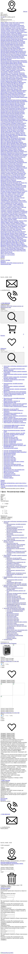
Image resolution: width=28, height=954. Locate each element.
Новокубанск (4, 161)
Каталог (3, 257)
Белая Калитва (10, 37)
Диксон (7, 75)
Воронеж (9, 59)
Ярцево (2, 252)
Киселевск (18, 108)
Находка (20, 148)
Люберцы (18, 134)
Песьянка (6, 178)
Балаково (20, 34)
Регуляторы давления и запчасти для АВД (14, 433)
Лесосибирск (20, 129)
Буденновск (4, 47)
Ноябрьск (17, 169)
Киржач (22, 105)
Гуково (7, 70)
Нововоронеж (12, 159)
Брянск (21, 45)
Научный (9, 148)
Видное (18, 52)
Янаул (14, 250)
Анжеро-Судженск (10, 29)
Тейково (3, 222)
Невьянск (11, 150)
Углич (7, 227)
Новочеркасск (4, 166)
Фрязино (16, 233)
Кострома (22, 113)
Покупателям (4, 798)
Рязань (2, 193)
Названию (13, 643)
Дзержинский (15, 74)
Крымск (13, 121)
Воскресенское (11, 60)
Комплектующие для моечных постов (13, 421)
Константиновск (16, 112)
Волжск (19, 55)
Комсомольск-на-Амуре (18, 110)
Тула (6, 226)
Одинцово (10, 170)
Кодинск (20, 109)
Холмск (25, 234)
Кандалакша (7, 101)
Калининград (4, 97)
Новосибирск (19, 163)
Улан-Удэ (21, 227)
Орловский (20, 173)
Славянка (10, 205)
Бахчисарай (3, 37)
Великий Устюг (15, 49)
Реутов (22, 188)
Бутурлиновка (4, 48)
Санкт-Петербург (9, 195)
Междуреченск (4, 139)
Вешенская (8, 52)
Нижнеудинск (11, 154)
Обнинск (3, 170)
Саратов (7, 196)
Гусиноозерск (19, 70)
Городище (19, 67)
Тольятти (13, 223)
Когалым (15, 109)
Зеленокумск (10, 89)
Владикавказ (16, 53)
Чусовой (24, 241)
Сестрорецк (9, 204)
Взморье (13, 52)
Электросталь (17, 246)
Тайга (2, 219)
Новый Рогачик (12, 167)
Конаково (3, 112)
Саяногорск (4, 197)
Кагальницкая (21, 94)
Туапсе (25, 224)
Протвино (3, 185)
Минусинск (4, 142)
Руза (5, 192)
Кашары (3, 104)
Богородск (13, 43)
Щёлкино (19, 245)
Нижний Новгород (9, 155)
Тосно (5, 224)
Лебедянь (14, 127)
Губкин (22, 68)
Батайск (22, 36)
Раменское (3, 188)
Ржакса (2, 189)
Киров (12, 106)
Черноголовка (4, 239)
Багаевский (3, 34)
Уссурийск (3, 230)
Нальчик (14, 147)
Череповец (9, 238)
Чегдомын (24, 237)
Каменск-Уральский (6, 98)
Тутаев (9, 226)
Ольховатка (13, 172)
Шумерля (9, 245)
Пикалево (13, 180)
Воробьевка (4, 59)
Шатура (18, 242)
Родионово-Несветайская (11, 189)
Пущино (8, 186)
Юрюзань (19, 249)
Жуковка (14, 85)
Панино (19, 176)
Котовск (20, 115)
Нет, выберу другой (10, 17)
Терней (11, 222)
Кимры (2, 105)
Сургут (21, 216)
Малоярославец (22, 135)
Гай (13, 64)
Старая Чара (4, 215)
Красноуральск (4, 120)
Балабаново (15, 34)
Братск (12, 45)
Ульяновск (3, 229)
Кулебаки (18, 123)
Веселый (3, 52)
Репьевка (17, 188)
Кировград (17, 106)
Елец (25, 79)
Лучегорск (22, 132)
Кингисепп (7, 105)
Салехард (13, 193)
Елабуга (18, 79)
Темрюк (7, 222)
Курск (7, 125)
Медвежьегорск (15, 138)
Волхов (2, 58)
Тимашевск (16, 222)
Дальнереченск (4, 72)
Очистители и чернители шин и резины (14, 461)
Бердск (19, 39)
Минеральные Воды (16, 140)
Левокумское (20, 127)
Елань (22, 79)
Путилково (23, 185)
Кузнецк (8, 123)
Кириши (8, 106)
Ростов (12, 191)
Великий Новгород (5, 49)
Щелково (24, 245)
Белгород (16, 37)
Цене (9, 643)
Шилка (23, 243)
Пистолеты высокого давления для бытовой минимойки (15, 530)
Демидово (15, 72)
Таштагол (21, 220)
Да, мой (3, 17)
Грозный (9, 68)
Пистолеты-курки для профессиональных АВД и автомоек (16, 543)
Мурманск (20, 144)
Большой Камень (9, 44)
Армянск (22, 30)
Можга (18, 143)
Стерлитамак (22, 215)
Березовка (3, 40)
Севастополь (16, 199)
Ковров (11, 109)
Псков (14, 185)
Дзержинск (8, 74)
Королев (7, 113)
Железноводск (14, 82)
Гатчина (21, 64)
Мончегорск (23, 143)
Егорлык (13, 78)
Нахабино (14, 148)
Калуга (13, 97)
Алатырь (3, 24)
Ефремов (8, 82)
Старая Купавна (5, 214)
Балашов (8, 36)
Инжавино (19, 91)
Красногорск (20, 116)
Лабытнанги (4, 127)
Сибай (14, 204)
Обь (7, 170)
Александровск (4, 25)
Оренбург (3, 173)
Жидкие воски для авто (10, 454)
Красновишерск (13, 116)
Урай (11, 229)
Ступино (9, 216)
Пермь (2, 178)
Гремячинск (4, 68)
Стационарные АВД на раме (11, 426)
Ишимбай (20, 93)
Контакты (3, 261)
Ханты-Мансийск (5, 234)
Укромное (16, 227)
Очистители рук (8, 476)
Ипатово (3, 93)
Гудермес (3, 70)
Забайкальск (4, 86)
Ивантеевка (19, 90)
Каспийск (17, 102)
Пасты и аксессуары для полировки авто (14, 469)
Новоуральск (10, 165)
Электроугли (24, 246)
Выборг (7, 62)
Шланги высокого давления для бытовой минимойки (15, 527)
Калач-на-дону (20, 96)
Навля (2, 147)
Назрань (10, 147)
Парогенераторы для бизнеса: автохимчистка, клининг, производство (15, 416)
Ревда (7, 188)
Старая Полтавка (13, 214)
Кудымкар (3, 123)
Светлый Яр (4, 199)
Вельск (21, 49)
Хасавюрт (12, 234)
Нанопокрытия (7, 468)
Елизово (3, 81)
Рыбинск (19, 192)
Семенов (8, 201)
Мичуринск (4, 143)
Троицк (16, 224)
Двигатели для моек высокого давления (14, 434)
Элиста (2, 248)
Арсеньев (3, 32)
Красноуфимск (12, 120)
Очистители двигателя (9, 457)
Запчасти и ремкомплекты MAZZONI (13, 444)
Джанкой (3, 74)
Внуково (3, 55)
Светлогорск (10, 197)
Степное (17, 215)
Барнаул (18, 36)
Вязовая (7, 63)
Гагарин (9, 64)
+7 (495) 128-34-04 (5, 780)
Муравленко (14, 144)
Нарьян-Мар (4, 148)
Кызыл (19, 125)
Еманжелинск (8, 81)
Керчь (16, 104)
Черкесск (14, 238)
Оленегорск (4, 172)
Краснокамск (4, 119)
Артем (7, 32)
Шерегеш (18, 243)
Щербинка (3, 246)
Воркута (23, 58)
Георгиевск (9, 66)
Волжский (24, 55)
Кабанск (9, 94)
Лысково (3, 134)
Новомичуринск (5, 162)
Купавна (7, 124)
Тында (19, 226)
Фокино (3, 233)
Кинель (12, 105)
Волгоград (8, 55)
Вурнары (3, 62)
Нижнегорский (19, 153)
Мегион (8, 138)
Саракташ (16, 195)
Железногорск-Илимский (7, 83)
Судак (17, 216)
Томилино (18, 223)
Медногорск (22, 138)
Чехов (13, 241)
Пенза (22, 176)
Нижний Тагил (18, 155)
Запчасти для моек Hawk (10, 441)
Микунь (3, 140)
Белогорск (3, 39)
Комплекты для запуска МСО (11, 409)
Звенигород (13, 87)
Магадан (23, 134)
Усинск (23, 229)
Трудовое (20, 224)
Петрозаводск (12, 178)
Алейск (11, 24)
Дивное (2, 75)
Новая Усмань (7, 158)
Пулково (18, 185)
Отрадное (5, 174)
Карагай (7, 102)
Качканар (22, 102)
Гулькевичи (12, 70)
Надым (6, 147)
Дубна (21, 77)
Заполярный (15, 86)
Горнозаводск (8, 67)
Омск (18, 172)
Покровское (4, 182)
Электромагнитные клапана (11, 448)
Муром (24, 144)
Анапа (22, 28)
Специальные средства (9, 473)
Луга (12, 132)
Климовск (3, 109)
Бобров (2, 43)
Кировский (12, 108)
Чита (16, 241)
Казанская (3, 96)
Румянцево (14, 192)
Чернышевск (23, 239)
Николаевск (14, 157)
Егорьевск (3, 79)
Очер (9, 174)
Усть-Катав (16, 230)
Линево (10, 131)
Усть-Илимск (9, 230)
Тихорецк (3, 223)
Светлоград (17, 197)
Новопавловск (4, 163)
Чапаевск (8, 237)
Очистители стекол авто (10, 460)
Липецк (15, 131)
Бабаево (20, 33)
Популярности (4, 643)
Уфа (13, 231)
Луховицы (16, 132)
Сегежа (24, 200)
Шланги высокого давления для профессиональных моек (12, 401)
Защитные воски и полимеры (11, 471)
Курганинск (21, 124)
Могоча (9, 143)
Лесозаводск (14, 129)
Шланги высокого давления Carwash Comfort (15, 418)
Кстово (17, 121)
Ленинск (10, 128)
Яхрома (10, 252)
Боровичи (3, 45)
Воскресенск (4, 60)
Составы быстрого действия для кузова (14, 465)
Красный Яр (7, 121)
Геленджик (3, 66)
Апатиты (24, 29)
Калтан (9, 97)
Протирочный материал (10, 453)
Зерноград (16, 89)
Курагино (11, 124)
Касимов (12, 102)
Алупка (23, 26)
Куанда (21, 121)
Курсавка (3, 125)
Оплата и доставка (5, 260)
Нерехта (16, 150)
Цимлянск (11, 235)
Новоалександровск (17, 158)
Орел (23, 172)
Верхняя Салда (22, 51)
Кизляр (23, 104)
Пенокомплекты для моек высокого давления (15, 403)
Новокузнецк (11, 161)
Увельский (3, 227)
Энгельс (7, 248)
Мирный (9, 142)
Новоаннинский (5, 159)
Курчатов (11, 125)
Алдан (7, 24)
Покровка (18, 181)
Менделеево (12, 139)
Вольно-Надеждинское (10, 58)
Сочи (2, 212)
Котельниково (10, 115)
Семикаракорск (14, 201)
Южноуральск (10, 249)
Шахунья (3, 243)
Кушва (15, 125)
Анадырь (18, 28)
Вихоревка (3, 53)
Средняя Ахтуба (16, 212)
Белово (21, 37)
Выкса (11, 62)
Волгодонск (14, 55)
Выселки (20, 62)
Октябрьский (20, 170)
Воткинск (17, 60)
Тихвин (21, 222)
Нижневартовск (11, 153)
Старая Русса (21, 214)
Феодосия (23, 231)
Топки (2, 224)
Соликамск (3, 210)
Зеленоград (3, 89)
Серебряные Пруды (9, 203)
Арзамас (8, 30)
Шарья (14, 242)
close (2, 12)
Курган (16, 124)
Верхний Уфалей (5, 51)
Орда (21, 172)
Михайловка (15, 142)
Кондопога (8, 112)
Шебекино (8, 243)
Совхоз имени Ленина (16, 208)
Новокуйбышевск (19, 161)
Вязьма (11, 63)
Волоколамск (8, 56)
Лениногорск (4, 128)
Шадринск (3, 242)
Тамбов (15, 219)
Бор (15, 44)
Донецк (17, 77)
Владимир (22, 53)
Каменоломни (23, 97)
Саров (11, 196)
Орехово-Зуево (9, 173)
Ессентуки (3, 82)
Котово (16, 115)
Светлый (22, 197)
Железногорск (22, 82)
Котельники (4, 115)
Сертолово (3, 204)
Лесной (8, 129)
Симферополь (19, 204)
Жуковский (20, 85)
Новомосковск (13, 162)
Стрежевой (3, 216)
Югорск (18, 248)
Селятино (3, 201)
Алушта (3, 28)
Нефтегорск (4, 151)
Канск (18, 101)
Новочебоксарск (18, 165)
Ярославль (23, 250)
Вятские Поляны (17, 63)
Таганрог (24, 218)
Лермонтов (3, 129)
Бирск (8, 41)
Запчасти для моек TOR (10, 442)
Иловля (15, 91)
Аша (16, 33)
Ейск (7, 79)
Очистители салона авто (10, 458)
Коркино (3, 113)
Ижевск (24, 90)
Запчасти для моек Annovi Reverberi (13, 440)
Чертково (9, 241)
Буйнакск (17, 47)
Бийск (18, 40)
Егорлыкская (19, 78)
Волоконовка (15, 56)
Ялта (11, 250)
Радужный (23, 186)
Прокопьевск (18, 184)
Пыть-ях (12, 186)
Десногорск (22, 72)
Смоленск (3, 207)
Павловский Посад (5, 176)
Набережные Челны (16, 146)
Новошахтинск (12, 166)
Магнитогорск (4, 135)
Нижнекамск (4, 154)
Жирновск (9, 85)
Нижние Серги (19, 154)
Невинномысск (4, 150)
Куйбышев (13, 123)
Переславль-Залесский (20, 177)
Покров (14, 181)
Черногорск (11, 239)
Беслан (14, 40)
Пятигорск (17, 186)
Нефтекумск (16, 151)
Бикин (21, 40)
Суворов (13, 216)
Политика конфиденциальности (9, 862)
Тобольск (8, 223)
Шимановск (4, 245)
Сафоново (19, 196)
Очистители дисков (9, 462)
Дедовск (11, 72)
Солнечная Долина (11, 210)
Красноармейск (5, 116)
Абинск (7, 22)
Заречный (3, 87)
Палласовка (14, 176)
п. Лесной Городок (16, 174)
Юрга (15, 249)
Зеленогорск (20, 87)
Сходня (5, 218)
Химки (21, 234)
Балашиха (3, 36)
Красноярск (19, 120)
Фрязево (12, 233)
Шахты (22, 242)
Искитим (12, 93)
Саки (5, 193)
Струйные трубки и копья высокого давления (15, 406)
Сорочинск (3, 211)
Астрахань (3, 33)
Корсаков (12, 113)
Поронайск (15, 182)
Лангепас (9, 127)
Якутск (8, 250)
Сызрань (9, 218)
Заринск (8, 87)
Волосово (21, 56)
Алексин (18, 26)
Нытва (22, 169)
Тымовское (14, 226)
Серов (15, 203)
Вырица (15, 62)
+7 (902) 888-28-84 (5, 814)
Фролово (7, 233)
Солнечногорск (20, 210)
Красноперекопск (12, 119)
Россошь (8, 191)
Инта (24, 91)
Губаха (18, 68)
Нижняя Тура (7, 157)
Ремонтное (12, 188)
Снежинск (8, 207)
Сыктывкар (14, 218)
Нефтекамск (10, 151)
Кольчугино (8, 110)
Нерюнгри (21, 150)
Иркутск (7, 93)
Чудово (20, 241)
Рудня (2, 192)
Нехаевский (4, 153)
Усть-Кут (9, 231)
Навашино (23, 146)
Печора (9, 180)
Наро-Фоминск (21, 147)
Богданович (8, 43)
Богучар (18, 43)
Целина (7, 235)
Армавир (17, 30)
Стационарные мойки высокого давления (14, 425)
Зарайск (21, 86)
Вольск (18, 58)
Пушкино (3, 186)
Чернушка (16, 239)
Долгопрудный (4, 77)
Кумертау (23, 123)
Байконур (9, 34)
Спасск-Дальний (8, 212)
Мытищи (3, 146)
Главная (3, 256)
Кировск (7, 108)
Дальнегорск (17, 71)
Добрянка (24, 75)
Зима (20, 89)
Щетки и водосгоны (9, 472)
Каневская (13, 101)
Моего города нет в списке (8, 254)
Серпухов (20, 203)
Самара (2, 195)
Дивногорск (22, 74)
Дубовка (25, 77)
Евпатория (8, 78)
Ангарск (3, 29)
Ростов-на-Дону (18, 191)
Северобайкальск (5, 200)
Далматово (10, 71)
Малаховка (15, 135)
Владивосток (9, 53)
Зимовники (3, 90)
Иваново (13, 90)
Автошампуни (7, 466)
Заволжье (9, 86)
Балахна (25, 34)
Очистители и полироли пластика (12, 464)
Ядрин (24, 249)
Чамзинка (3, 237)
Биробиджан (4, 41)
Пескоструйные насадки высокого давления (15, 393)
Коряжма (17, 113)
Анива (16, 29)
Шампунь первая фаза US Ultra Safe (10, 661)
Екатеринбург (12, 79)
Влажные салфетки (8, 477)
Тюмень (23, 226)
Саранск (21, 195)
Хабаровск (22, 233)
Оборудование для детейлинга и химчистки (15, 422)
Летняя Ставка (4, 131)
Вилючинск (23, 52)
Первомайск (4, 177)
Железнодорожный (19, 83)
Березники (24, 39)
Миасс (23, 139)
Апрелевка (3, 30)
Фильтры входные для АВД (11, 437)
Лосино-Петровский (6, 132)
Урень (13, 229)
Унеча (7, 229)
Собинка (14, 207)
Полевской (9, 182)
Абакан (2, 22)
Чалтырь (23, 235)
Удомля (11, 227)
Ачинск (13, 33)
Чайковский (17, 235)
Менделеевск (18, 139)
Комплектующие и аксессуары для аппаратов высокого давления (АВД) (15, 377)
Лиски (18, 131)
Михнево (20, 142)
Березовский (9, 40)
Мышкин (8, 146)
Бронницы (16, 45)
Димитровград (12, 75)
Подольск (9, 181)
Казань (8, 96)
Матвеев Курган (14, 136)
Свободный (10, 199)
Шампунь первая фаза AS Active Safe (10, 712)
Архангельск (20, 32)
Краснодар (3, 117)
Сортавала (9, 211)
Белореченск (14, 39)
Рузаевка (8, 192)
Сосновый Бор (23, 211)
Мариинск (3, 136)
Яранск (18, 250)
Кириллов (3, 106)
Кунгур (2, 124)
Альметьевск (8, 28)
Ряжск (23, 192)
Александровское (5, 26)
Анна (20, 29)
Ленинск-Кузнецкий (17, 128)
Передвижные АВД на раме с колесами (14, 427)
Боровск (8, 45)
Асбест (25, 32)
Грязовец (14, 68)
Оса (2, 174)
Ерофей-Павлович (17, 81)
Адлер (10, 22)
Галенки (16, 64)
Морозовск (3, 144)
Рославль (3, 191)
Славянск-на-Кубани (18, 205)
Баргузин (13, 36)
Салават (9, 193)
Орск (24, 173)
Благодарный (21, 41)
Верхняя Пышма (14, 51)
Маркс (7, 136)
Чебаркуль (13, 237)
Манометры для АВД (9, 435)
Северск (19, 200)
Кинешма (17, 105)
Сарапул (3, 196)
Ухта (15, 231)
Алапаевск (21, 22)
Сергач (20, 201)
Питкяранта (4, 181)
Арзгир (13, 30)
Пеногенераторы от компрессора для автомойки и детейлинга (13, 413)
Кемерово (11, 104)
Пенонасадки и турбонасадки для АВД (13, 405)
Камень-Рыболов (16, 100)
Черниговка (20, 238)
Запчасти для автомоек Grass (11, 438)
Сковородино (4, 205)
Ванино (15, 48)
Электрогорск (9, 246)
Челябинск (3, 238)
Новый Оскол (4, 167)
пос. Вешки (22, 182)
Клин (7, 109)
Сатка (14, 196)
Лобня (22, 131)
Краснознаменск (10, 117)
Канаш (2, 101)
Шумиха (14, 245)
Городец (14, 67)
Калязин (18, 97)
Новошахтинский (20, 166)
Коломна (3, 110)
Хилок (17, 234)
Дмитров (19, 75)
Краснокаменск (19, 117)
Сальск (22, 193)
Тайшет (6, 219)
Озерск (15, 170)
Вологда (3, 56)
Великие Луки (21, 48)
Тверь (25, 220)
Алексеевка (13, 26)
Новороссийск (12, 163)
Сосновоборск (15, 211)
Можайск (13, 143)
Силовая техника (8, 381)
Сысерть (20, 218)
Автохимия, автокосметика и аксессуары (14, 379)
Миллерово (8, 140)
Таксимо (10, 219)
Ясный (6, 252)
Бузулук (9, 47)
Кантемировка (23, 101)
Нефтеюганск (23, 151)
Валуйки (10, 48)
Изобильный (4, 91)
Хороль (2, 235)
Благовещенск (14, 41)
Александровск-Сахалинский (16, 25)
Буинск (13, 47)
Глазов (14, 66)
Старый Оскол (10, 215)
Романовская (21, 189)
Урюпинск (18, 229)
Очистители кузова (8, 456)
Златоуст (9, 90)
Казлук (11, 96)
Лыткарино (12, 134)
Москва (25, 11)
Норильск (12, 169)
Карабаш (3, 102)
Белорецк (8, 39)
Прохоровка (9, 185)
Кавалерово (15, 94)
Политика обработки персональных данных (12, 863)
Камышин (23, 100)
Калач (15, 96)
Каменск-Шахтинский (6, 100)
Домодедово (12, 77)
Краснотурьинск (21, 119)
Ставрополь (24, 212)
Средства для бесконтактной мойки (13, 450)
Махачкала (3, 138)
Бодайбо (23, 43)
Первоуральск (10, 177)
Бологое (3, 44)
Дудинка (3, 78)
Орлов (15, 173)
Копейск (22, 112)
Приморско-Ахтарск (10, 184)
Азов (13, 22)
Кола (24, 109)
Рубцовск (24, 191)
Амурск (14, 28)
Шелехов (13, 243)
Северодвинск (13, 200)
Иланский (10, 91)
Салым (18, 193)
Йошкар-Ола (4, 94)
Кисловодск (24, 108)
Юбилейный (12, 248)
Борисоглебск (19, 44)
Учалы (18, 231)
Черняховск (3, 241)
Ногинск (7, 169)
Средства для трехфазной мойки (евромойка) (15, 452)
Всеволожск (24, 60)
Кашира (7, 104)
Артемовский (12, 32)
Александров (16, 24)
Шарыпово (9, 242)
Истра (16, 93)
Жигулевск (3, 85)
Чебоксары (19, 237)
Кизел (19, 104)
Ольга (8, 172)
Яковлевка (3, 250)
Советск (18, 207)
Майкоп (10, 135)
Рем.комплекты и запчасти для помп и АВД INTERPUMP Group (16, 605)
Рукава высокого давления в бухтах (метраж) (15, 419)
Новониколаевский (22, 162)
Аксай (16, 22)
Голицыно (18, 66)
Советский (7, 208)
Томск (22, 223)
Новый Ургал (19, 167)
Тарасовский (4, 220)
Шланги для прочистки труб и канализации (15, 391)
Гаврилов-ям (4, 64)
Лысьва (7, 134)
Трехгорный (10, 224)
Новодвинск (20, 159)
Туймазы (3, 226)
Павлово (23, 174)
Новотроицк (4, 165)
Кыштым (24, 125)
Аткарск (8, 33)
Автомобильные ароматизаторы (12, 475)
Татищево (15, 220)
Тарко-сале (10, 220)
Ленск (24, 128)
